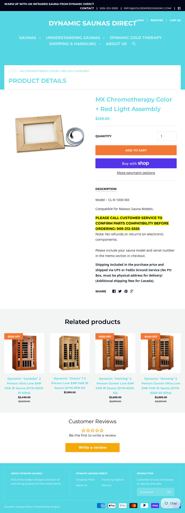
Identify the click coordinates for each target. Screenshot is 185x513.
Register (156, 20)
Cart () (175, 20)
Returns (106, 485)
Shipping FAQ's (85, 479)
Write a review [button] (92, 447)
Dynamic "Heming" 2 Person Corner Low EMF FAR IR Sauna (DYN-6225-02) (115, 386)
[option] (49, 135)
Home (13, 71)
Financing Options (113, 479)
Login (139, 20)
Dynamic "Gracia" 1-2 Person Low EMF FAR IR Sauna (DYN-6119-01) (69, 383)
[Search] (134, 45)
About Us (81, 485)
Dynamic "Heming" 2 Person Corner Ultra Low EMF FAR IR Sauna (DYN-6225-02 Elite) (161, 386)
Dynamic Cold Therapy (136, 37)
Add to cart (136, 150)
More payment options (136, 173)
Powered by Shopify (47, 506)
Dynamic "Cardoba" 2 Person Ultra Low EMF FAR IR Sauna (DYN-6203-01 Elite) (24, 386)
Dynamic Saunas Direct (92, 23)
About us (116, 44)
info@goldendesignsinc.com (147, 8)
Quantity (103, 136)
